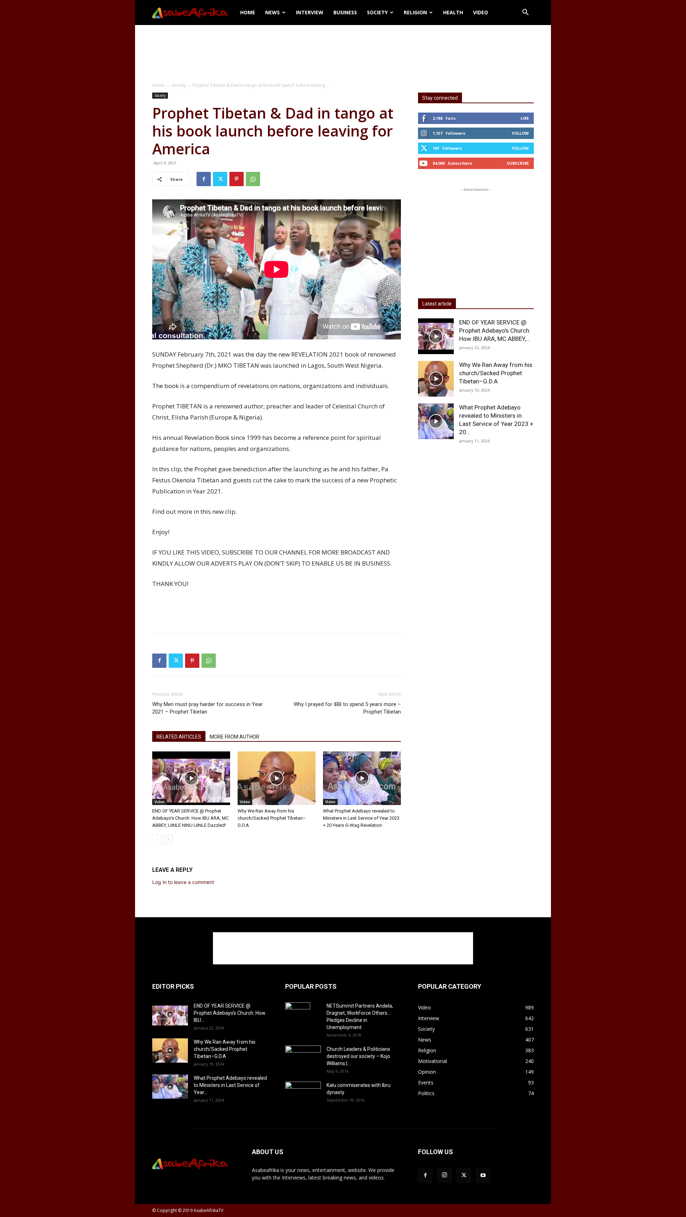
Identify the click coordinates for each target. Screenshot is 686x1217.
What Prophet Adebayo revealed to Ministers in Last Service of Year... (230, 1085)
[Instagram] (444, 1175)
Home (247, 12)
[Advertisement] (343, 50)
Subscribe (518, 163)
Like (525, 118)
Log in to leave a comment (183, 882)
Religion (415, 12)
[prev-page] (156, 839)
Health (453, 12)
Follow (520, 133)
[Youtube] (483, 1175)
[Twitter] (220, 179)
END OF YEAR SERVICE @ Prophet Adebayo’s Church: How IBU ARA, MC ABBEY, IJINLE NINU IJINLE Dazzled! (190, 818)
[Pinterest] (236, 179)
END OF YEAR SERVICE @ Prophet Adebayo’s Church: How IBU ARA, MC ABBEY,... (495, 330)
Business (345, 12)
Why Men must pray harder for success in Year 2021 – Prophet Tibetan (207, 708)
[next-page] (168, 839)
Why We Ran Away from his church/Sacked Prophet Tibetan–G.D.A (272, 818)
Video (480, 12)
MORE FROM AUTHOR (234, 737)
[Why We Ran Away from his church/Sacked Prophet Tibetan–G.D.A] (276, 778)
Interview (309, 12)
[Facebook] (204, 179)
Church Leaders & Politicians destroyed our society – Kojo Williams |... (358, 1056)
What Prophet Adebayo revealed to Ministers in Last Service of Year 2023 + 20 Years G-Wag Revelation (361, 818)
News (272, 12)
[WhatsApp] (253, 179)
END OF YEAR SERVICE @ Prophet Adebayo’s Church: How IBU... (229, 1013)
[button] (525, 13)
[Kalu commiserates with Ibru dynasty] (303, 1094)
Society (377, 12)
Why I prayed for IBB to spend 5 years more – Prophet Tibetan (347, 708)
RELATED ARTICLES (178, 737)
